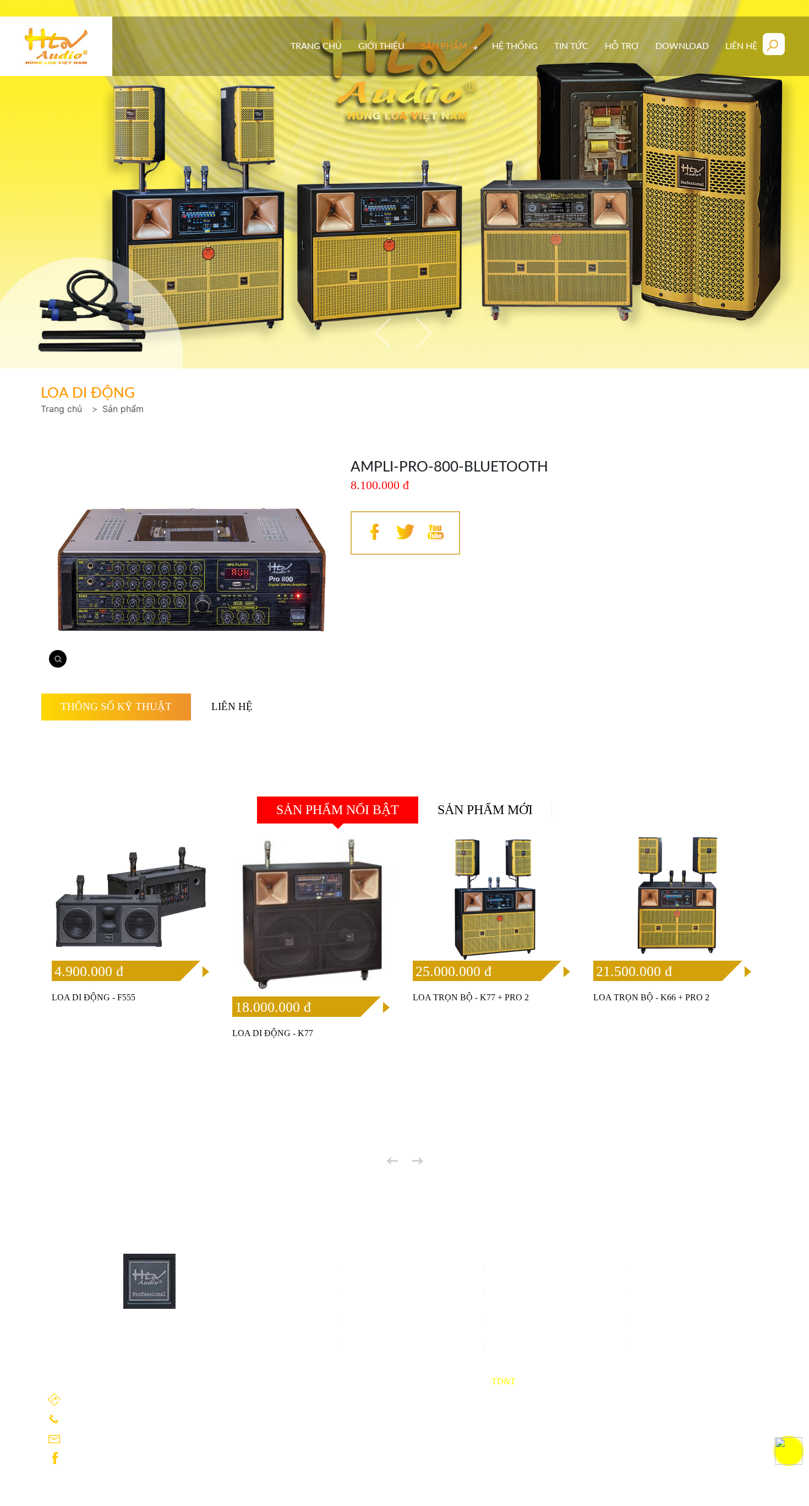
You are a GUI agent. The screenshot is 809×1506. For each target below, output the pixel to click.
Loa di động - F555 (93, 997)
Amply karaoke (530, 1293)
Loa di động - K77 (272, 1033)
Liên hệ (741, 46)
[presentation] (385, 332)
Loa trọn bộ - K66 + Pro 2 (651, 997)
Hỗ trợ (622, 46)
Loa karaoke (666, 1266)
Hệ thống (515, 46)
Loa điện (371, 1293)
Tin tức (571, 46)
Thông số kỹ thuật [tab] (116, 706)
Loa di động (522, 1266)
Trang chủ (316, 46)
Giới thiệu (381, 46)
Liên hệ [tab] (232, 706)
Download (682, 46)
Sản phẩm (123, 408)
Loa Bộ (368, 1266)
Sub (646, 1293)
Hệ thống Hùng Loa (540, 1346)
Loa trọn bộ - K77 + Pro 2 (471, 997)
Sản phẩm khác (386, 1319)
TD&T (503, 1381)
